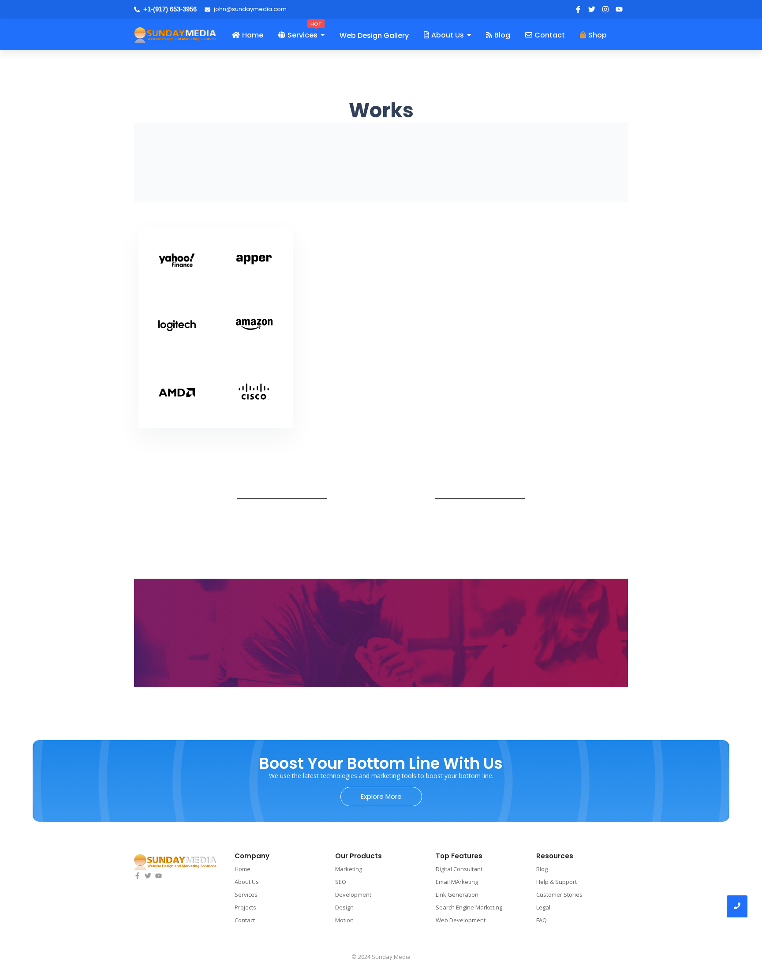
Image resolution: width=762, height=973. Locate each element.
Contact (245, 920)
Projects (245, 907)
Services (246, 894)
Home (242, 869)
